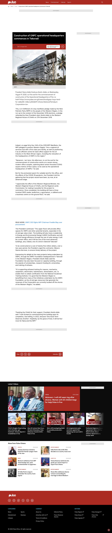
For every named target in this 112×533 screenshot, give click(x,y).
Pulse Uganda (79, 518)
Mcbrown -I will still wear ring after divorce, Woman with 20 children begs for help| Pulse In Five (61, 399)
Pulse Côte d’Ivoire (95, 516)
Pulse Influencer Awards (58, 516)
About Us (38, 512)
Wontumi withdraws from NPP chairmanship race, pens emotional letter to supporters (27, 462)
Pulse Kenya (78, 515)
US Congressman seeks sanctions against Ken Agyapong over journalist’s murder (75, 431)
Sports (69, 2)
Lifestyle (63, 2)
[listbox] (56, 426)
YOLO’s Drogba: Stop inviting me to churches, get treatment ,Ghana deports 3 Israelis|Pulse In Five (17, 431)
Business (23, 515)
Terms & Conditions (41, 518)
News (47, 2)
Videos (49, 426)
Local (16, 6)
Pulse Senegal (96, 512)
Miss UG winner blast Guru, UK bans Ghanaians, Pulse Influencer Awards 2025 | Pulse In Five (36, 431)
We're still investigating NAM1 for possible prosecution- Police (56, 430)
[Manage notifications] (109, 530)
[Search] (102, 2)
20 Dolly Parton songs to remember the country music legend (27, 473)
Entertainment (55, 2)
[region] (56, 426)
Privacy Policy (40, 521)
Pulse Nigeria (78, 512)
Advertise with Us (41, 515)
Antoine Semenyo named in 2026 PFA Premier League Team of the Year (27, 451)
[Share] (62, 46)
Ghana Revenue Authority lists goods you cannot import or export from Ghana (60, 462)
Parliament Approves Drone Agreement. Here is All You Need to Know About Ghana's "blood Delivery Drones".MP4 (94, 431)
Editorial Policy (58, 512)
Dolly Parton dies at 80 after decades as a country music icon (61, 450)
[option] (17, 426)
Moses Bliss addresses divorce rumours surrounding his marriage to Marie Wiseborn (60, 473)
